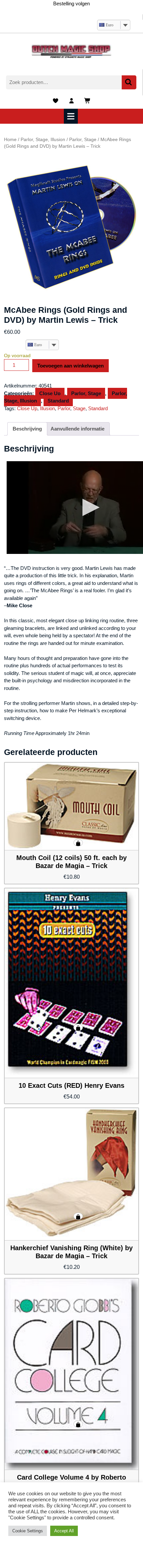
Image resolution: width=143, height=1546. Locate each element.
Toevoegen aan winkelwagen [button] (78, 842)
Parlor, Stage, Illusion (43, 139)
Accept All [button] (64, 1530)
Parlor (64, 408)
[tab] (71, 116)
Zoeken (129, 82)
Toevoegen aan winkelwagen (70, 365)
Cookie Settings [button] (27, 1530)
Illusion (47, 408)
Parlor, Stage (82, 139)
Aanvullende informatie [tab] (77, 429)
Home (10, 139)
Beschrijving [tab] (27, 429)
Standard (58, 401)
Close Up (50, 393)
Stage (79, 408)
